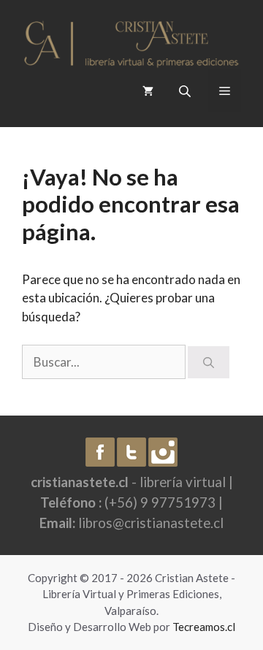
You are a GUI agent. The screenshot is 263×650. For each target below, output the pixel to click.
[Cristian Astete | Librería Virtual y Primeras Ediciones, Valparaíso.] (131, 39)
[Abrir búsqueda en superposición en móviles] (186, 91)
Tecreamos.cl (203, 626)
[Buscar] (208, 362)
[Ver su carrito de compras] (148, 90)
